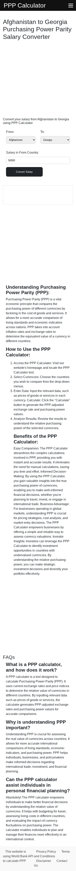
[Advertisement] (38, 79)
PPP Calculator (25, 5)
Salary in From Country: (22, 152)
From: (10, 131)
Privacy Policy (46, 851)
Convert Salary (24, 171)
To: (42, 131)
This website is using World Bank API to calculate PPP (18, 856)
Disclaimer (43, 860)
